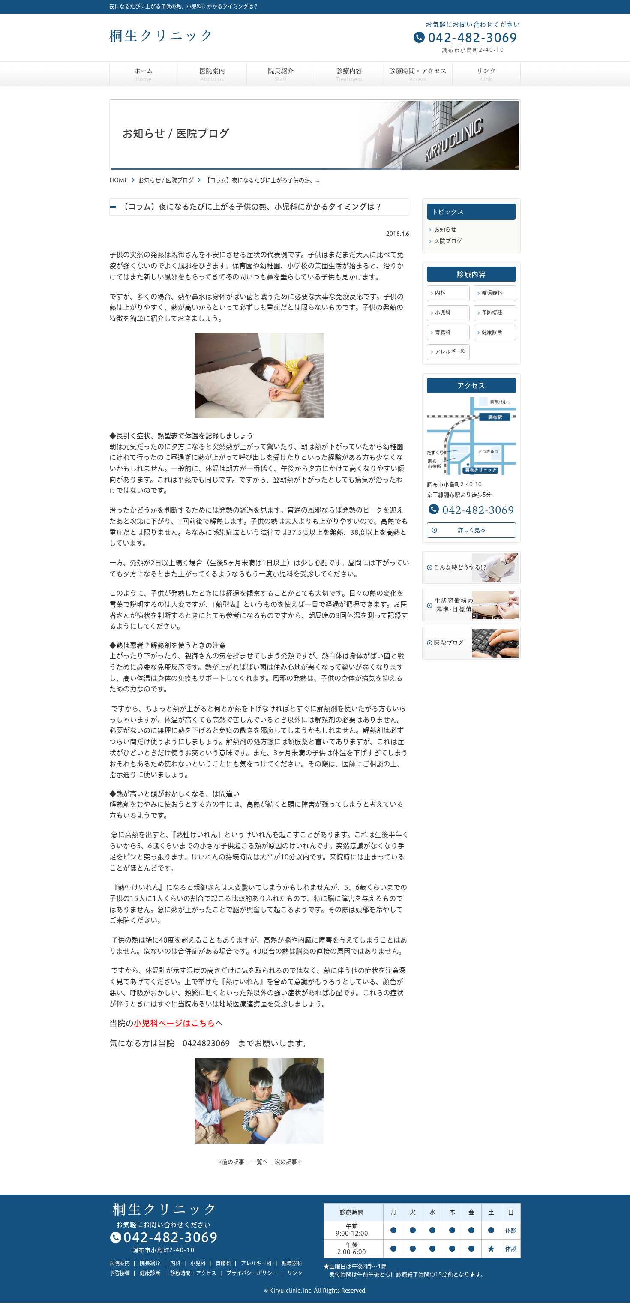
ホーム (143, 75)
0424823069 (206, 1043)
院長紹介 (281, 75)
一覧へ (259, 1161)
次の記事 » (288, 1161)
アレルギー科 (450, 351)
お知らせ (149, 180)
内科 (440, 293)
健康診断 (492, 332)
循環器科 (492, 293)
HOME (118, 180)
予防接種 (492, 312)
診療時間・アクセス (418, 75)
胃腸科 (442, 332)
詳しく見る (472, 529)
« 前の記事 (231, 1161)
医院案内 (212, 75)
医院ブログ (180, 180)
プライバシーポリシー (251, 1273)
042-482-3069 (473, 37)
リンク (486, 75)
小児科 (442, 312)
